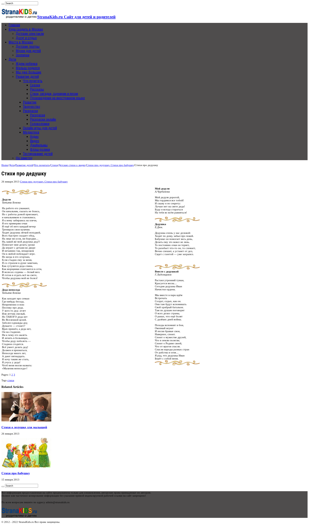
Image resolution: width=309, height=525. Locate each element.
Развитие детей (27, 76)
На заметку (24, 158)
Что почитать (32, 81)
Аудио (34, 136)
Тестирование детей (38, 154)
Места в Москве (21, 42)
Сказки (35, 85)
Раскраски (30, 111)
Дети (12, 59)
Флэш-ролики (40, 149)
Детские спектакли (30, 33)
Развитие (29, 102)
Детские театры (28, 46)
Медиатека (31, 132)
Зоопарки (22, 55)
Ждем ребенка (26, 63)
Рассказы (37, 89)
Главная (14, 25)
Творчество (31, 106)
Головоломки (39, 124)
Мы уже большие (28, 72)
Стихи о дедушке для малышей (24, 427)
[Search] (2, 4)
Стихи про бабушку (15, 473)
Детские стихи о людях (71, 165)
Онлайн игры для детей (40, 128)
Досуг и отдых (26, 38)
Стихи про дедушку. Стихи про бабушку (110, 165)
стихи (10, 380)
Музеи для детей (28, 51)
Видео (34, 141)
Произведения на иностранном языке (57, 98)
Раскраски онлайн (43, 119)
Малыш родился (28, 68)
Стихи (54, 165)
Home (4, 165)
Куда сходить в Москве (26, 29)
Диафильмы (39, 145)
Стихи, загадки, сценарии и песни (54, 94)
